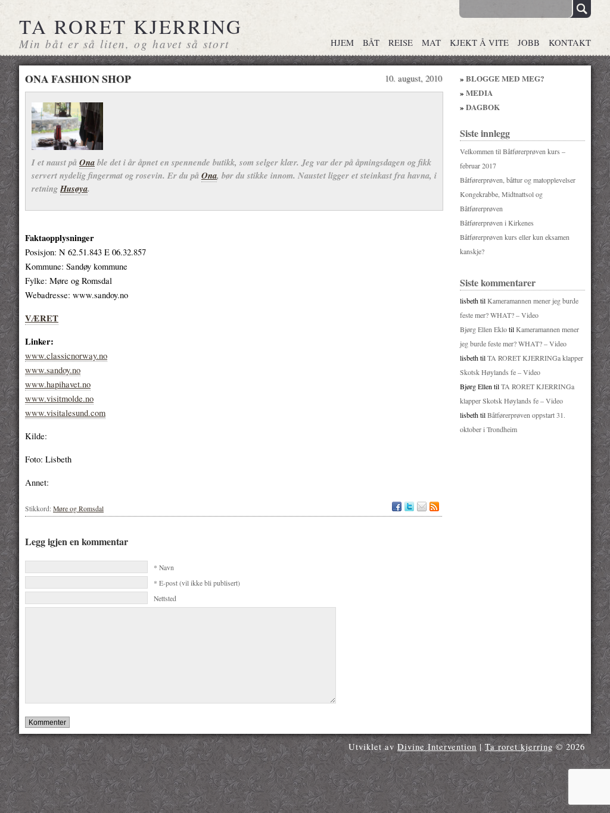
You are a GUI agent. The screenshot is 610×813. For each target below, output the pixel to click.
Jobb (529, 42)
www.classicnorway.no (66, 355)
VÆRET (41, 318)
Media (479, 93)
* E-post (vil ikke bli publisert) (197, 583)
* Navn (164, 567)
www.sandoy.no (52, 370)
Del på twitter (409, 506)
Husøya (74, 188)
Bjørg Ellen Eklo (483, 329)
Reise (400, 42)
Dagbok (483, 107)
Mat (431, 42)
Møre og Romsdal (78, 508)
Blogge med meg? (505, 79)
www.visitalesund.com (65, 412)
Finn (580, 9)
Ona (87, 162)
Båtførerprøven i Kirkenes (497, 222)
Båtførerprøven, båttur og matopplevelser (517, 180)
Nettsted (165, 598)
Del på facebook (397, 506)
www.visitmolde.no (59, 398)
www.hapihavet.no (58, 384)
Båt (371, 42)
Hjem (342, 42)
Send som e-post (422, 506)
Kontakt (570, 42)
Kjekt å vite (479, 42)
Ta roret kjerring (130, 26)
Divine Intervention (437, 746)
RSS (434, 506)
